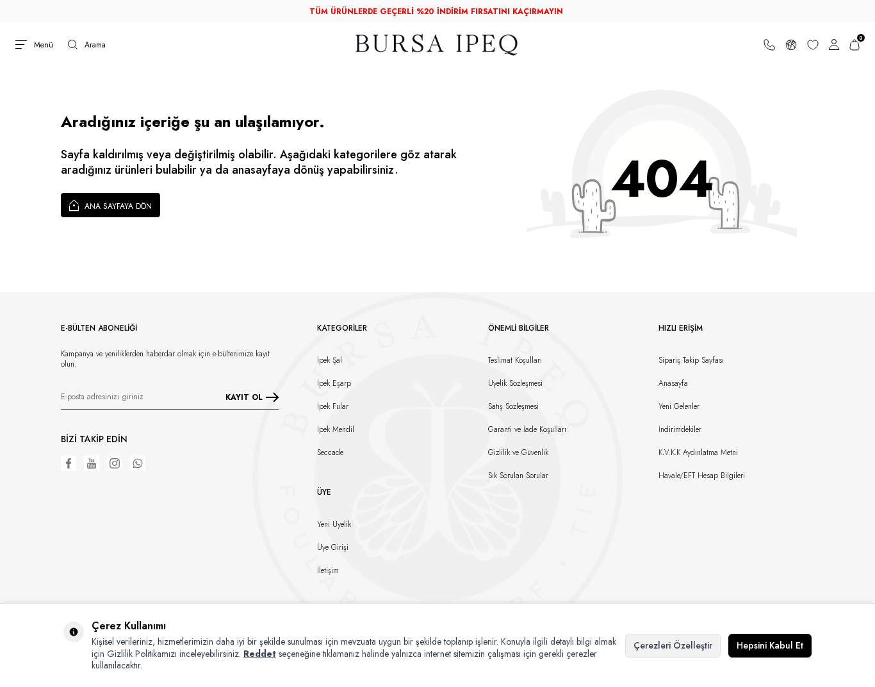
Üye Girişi (332, 547)
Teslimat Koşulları (515, 360)
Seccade (330, 452)
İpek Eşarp (334, 383)
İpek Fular (332, 406)
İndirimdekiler (679, 429)
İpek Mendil (335, 429)
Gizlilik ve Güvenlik (518, 452)
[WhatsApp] (137, 463)
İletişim (328, 570)
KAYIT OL (244, 397)
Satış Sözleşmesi (513, 406)
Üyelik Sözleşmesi (515, 383)
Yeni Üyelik (334, 524)
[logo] (437, 44)
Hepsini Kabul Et (770, 645)
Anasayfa (673, 383)
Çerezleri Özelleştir (673, 645)
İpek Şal (329, 360)
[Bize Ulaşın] (769, 44)
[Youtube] (91, 463)
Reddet (259, 653)
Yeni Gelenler (678, 406)
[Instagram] (114, 463)
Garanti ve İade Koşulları (527, 429)
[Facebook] (68, 463)
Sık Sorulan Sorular (518, 475)
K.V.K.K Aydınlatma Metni (698, 452)
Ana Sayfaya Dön (117, 206)
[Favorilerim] (813, 44)
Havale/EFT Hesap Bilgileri (701, 475)
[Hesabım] (834, 44)
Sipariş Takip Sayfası (691, 360)
